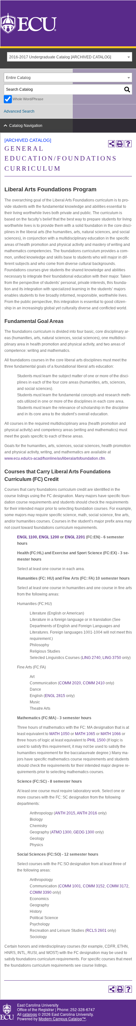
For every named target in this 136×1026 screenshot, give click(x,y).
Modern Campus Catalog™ (62, 1018)
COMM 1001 (70, 886)
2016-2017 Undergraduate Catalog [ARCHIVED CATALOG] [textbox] (60, 57)
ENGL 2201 (75, 537)
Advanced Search (19, 111)
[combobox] (69, 57)
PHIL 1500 (96, 740)
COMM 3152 (94, 886)
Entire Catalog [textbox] (18, 78)
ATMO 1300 (61, 832)
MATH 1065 (85, 734)
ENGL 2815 (55, 696)
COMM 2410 (94, 683)
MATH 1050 (59, 734)
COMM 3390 (41, 892)
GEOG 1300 (83, 832)
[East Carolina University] (28, 22)
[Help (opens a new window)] (128, 143)
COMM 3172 (117, 886)
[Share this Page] (111, 143)
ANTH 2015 (65, 813)
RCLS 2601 (96, 930)
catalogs (29, 1014)
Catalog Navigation (25, 125)
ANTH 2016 (87, 813)
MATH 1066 (111, 734)
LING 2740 (91, 657)
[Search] (127, 89)
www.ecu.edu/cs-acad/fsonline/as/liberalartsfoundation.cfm (54, 458)
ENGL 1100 (27, 537)
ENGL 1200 (49, 537)
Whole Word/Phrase (28, 99)
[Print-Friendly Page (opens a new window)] (119, 143)
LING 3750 (111, 657)
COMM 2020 (70, 683)
